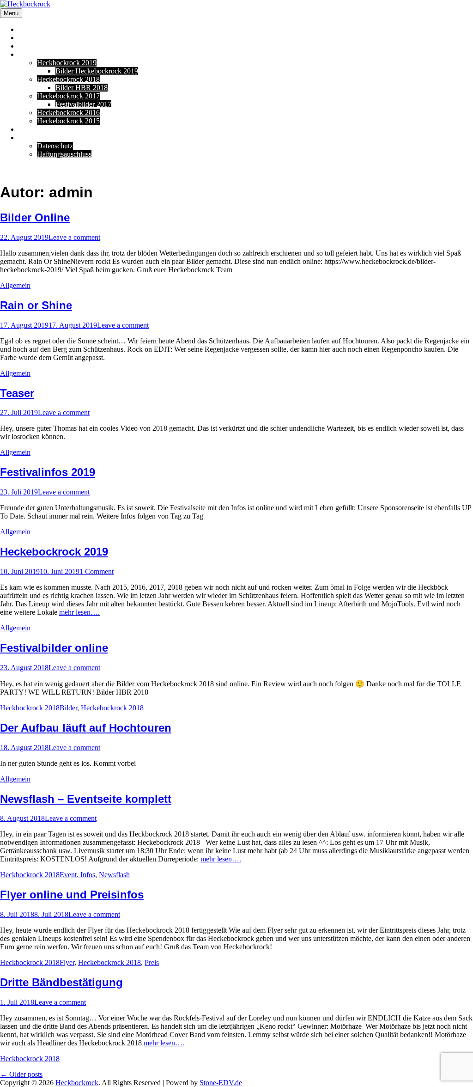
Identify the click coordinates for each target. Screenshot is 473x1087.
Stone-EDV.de (221, 1083)
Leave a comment (74, 237)
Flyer (67, 962)
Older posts (21, 1074)
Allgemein (15, 285)
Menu (11, 13)
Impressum (34, 137)
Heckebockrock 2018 (68, 79)
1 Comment (96, 571)
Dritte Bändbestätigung (61, 982)
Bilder (68, 708)
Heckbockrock (76, 1083)
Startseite (31, 29)
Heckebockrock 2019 (54, 551)
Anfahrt (29, 38)
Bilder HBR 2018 (81, 88)
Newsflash (114, 875)
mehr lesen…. (79, 612)
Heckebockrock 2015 (68, 121)
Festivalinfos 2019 (47, 472)
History (29, 54)
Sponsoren (33, 46)
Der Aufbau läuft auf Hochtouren (85, 727)
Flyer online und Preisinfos (72, 894)
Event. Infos (77, 875)
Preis (152, 962)
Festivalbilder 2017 (83, 104)
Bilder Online (35, 217)
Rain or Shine (36, 305)
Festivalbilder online (54, 647)
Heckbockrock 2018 (30, 708)
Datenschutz (55, 146)
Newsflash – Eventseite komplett (85, 799)
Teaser (17, 393)
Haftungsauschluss (64, 154)
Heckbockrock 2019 (67, 63)
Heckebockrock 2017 (68, 96)
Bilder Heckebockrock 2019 (96, 71)
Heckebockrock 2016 (68, 112)
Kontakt (30, 129)
